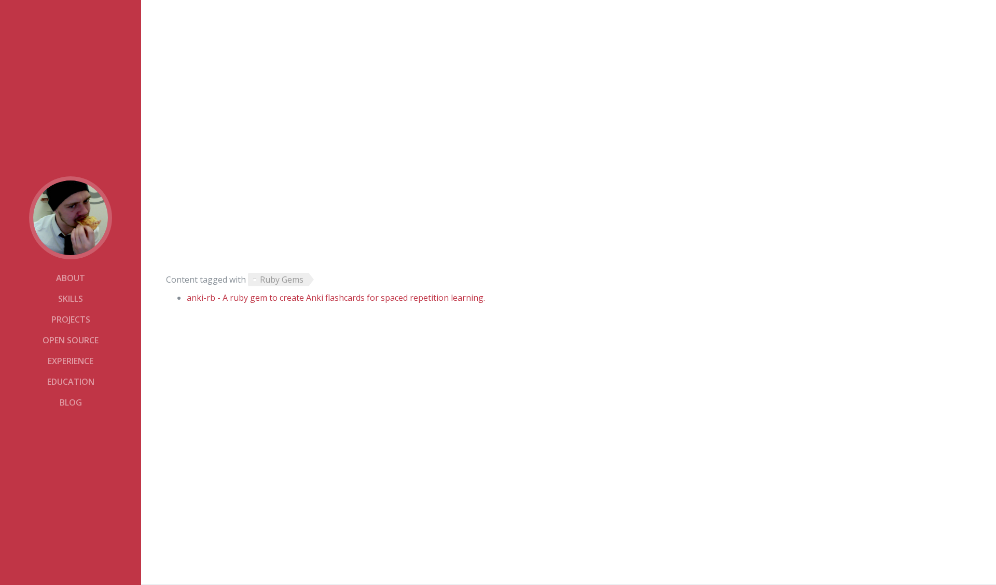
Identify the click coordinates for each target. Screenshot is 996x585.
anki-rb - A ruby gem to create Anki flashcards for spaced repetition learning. (336, 297)
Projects (70, 319)
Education (70, 381)
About (70, 278)
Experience (70, 361)
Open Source (71, 340)
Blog (71, 402)
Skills (70, 298)
